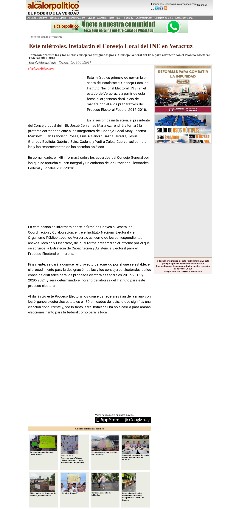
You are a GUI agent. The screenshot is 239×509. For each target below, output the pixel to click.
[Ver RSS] (165, 8)
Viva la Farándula (97, 17)
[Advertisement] (56, 98)
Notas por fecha (184, 17)
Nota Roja (114, 17)
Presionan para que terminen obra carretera (104, 453)
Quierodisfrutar (144, 17)
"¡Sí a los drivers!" (69, 493)
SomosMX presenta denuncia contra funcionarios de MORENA (135, 457)
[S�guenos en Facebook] (161, 8)
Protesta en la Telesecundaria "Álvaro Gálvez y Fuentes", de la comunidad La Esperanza (72, 459)
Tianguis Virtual (58, 17)
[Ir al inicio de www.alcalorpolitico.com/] (53, 14)
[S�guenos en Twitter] (157, 8)
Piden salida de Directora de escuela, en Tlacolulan (43, 494)
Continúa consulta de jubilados (101, 494)
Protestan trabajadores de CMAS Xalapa (42, 453)
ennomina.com (77, 17)
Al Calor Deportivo (37, 17)
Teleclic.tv (127, 17)
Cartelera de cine (163, 17)
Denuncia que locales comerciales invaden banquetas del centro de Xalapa (133, 496)
